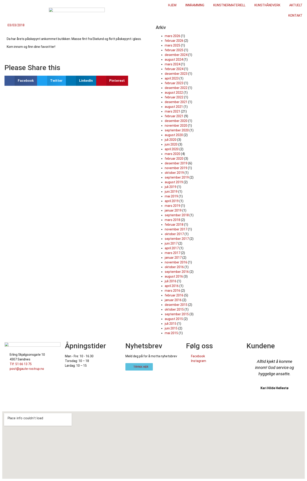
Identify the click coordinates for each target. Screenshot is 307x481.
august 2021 (174, 106)
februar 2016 (174, 295)
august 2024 (174, 59)
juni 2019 (171, 191)
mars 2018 (172, 220)
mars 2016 (172, 290)
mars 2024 (172, 64)
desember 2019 (176, 163)
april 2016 (172, 286)
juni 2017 (171, 243)
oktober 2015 (174, 309)
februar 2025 (174, 50)
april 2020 (172, 149)
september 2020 (177, 130)
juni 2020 (171, 144)
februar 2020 (174, 158)
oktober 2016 (174, 267)
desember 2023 (176, 73)
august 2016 (174, 276)
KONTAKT (295, 15)
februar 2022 (174, 97)
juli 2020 (170, 139)
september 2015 (177, 314)
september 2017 (177, 238)
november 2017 (176, 229)
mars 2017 (172, 253)
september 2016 (177, 272)
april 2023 (172, 78)
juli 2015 (170, 323)
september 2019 (177, 177)
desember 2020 (176, 121)
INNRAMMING (194, 5)
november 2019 (176, 168)
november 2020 (176, 125)
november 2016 (176, 262)
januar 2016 (173, 300)
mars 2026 (172, 36)
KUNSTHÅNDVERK (267, 5)
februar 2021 (174, 116)
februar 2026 (174, 40)
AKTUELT (296, 5)
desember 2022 (176, 88)
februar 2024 (174, 69)
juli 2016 (170, 281)
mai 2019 (171, 196)
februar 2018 (174, 224)
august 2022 (174, 92)
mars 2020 (172, 154)
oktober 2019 (174, 172)
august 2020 (174, 135)
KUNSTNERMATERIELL (229, 5)
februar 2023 (174, 83)
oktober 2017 (174, 234)
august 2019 (174, 182)
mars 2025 (172, 45)
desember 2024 (176, 55)
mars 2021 (172, 111)
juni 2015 (171, 328)
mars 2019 (172, 205)
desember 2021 (176, 102)
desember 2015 (176, 305)
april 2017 (172, 248)
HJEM (172, 5)
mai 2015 (171, 333)
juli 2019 (170, 187)
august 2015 (174, 319)
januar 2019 (173, 210)
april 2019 (172, 201)
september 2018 (177, 215)
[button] (20, 81)
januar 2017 (173, 257)
